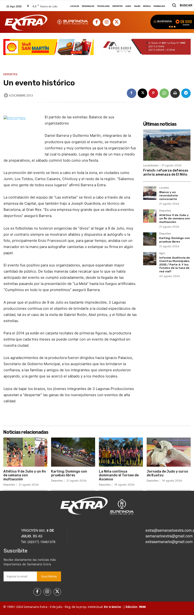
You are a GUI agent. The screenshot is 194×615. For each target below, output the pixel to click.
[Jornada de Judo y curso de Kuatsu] (169, 452)
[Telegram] (186, 93)
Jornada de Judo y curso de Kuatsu (167, 473)
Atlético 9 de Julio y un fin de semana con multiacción (174, 218)
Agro (162, 253)
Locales (164, 187)
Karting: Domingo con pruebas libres (174, 239)
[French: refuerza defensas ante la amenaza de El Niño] (166, 145)
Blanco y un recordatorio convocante (168, 195)
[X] (116, 22)
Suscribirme (49, 576)
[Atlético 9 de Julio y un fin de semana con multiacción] (149, 216)
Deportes (10, 74)
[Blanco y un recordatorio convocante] (149, 193)
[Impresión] (175, 93)
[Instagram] (106, 22)
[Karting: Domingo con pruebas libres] (149, 239)
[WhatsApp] (164, 93)
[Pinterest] (153, 93)
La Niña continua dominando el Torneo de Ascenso (119, 475)
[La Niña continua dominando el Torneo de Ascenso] (121, 452)
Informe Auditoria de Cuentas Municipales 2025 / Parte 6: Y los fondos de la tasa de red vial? (174, 264)
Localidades (151, 165)
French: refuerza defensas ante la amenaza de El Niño (165, 172)
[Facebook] (96, 22)
